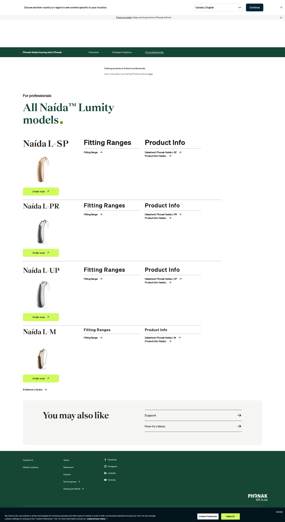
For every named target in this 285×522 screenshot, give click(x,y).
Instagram (112, 466)
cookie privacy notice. (96, 519)
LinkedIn (112, 473)
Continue (255, 7)
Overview (94, 52)
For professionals (154, 52)
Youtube (112, 479)
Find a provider (124, 17)
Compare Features (122, 52)
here (150, 74)
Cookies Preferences (208, 516)
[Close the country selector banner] (281, 7)
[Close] (281, 17)
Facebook (112, 459)
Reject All (230, 516)
